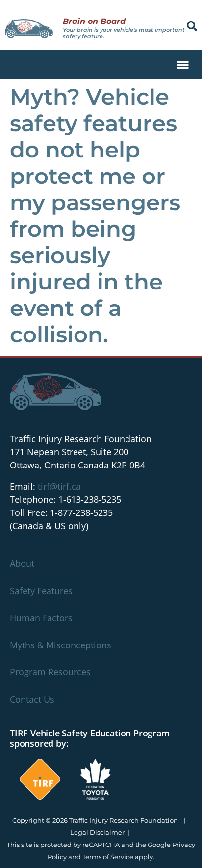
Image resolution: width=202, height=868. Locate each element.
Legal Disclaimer (97, 832)
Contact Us (32, 699)
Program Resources (50, 672)
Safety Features (41, 591)
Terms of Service (107, 857)
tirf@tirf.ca (59, 486)
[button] (192, 26)
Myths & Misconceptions (60, 645)
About (22, 563)
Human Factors (41, 617)
